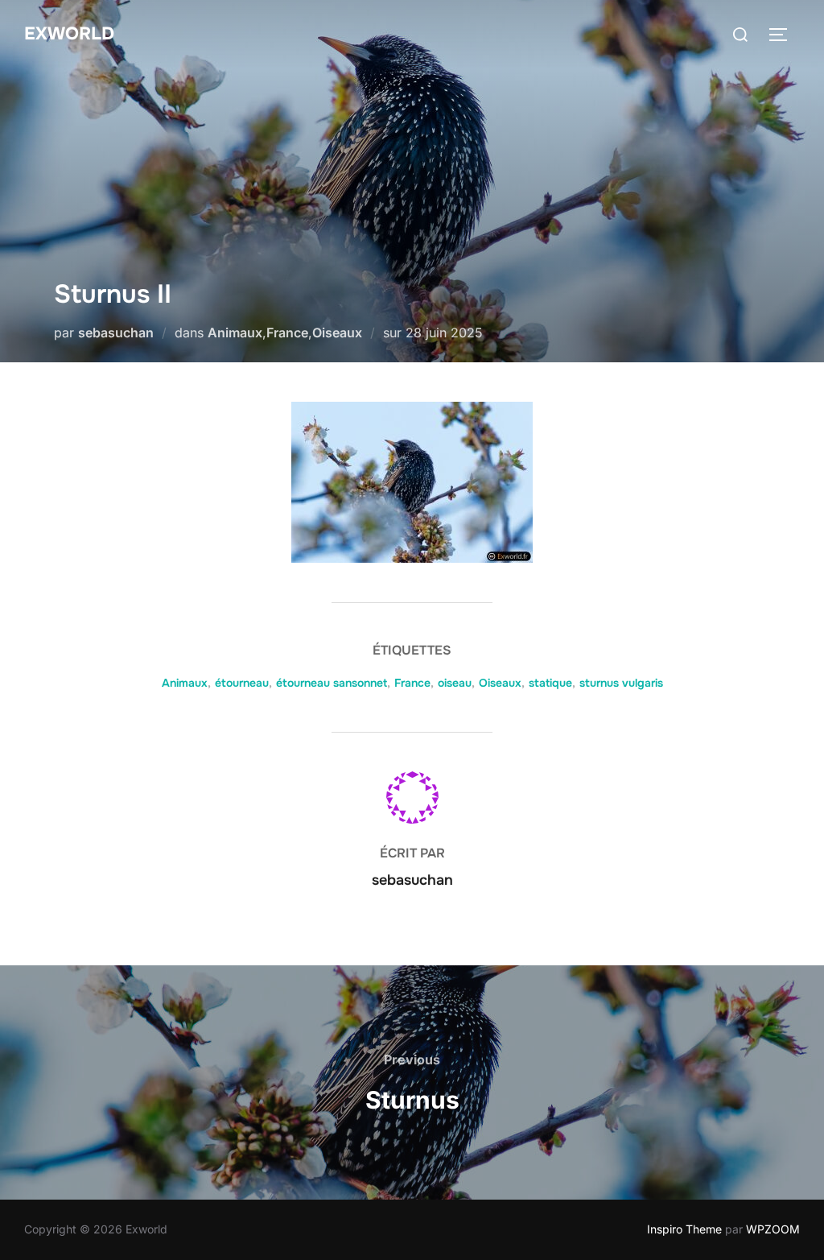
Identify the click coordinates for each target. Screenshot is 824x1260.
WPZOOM (773, 1229)
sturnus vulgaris (621, 682)
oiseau (455, 682)
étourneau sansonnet (331, 682)
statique (550, 682)
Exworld (69, 34)
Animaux (235, 332)
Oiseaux (337, 332)
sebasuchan (116, 332)
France (287, 332)
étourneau (242, 682)
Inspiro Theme (684, 1229)
